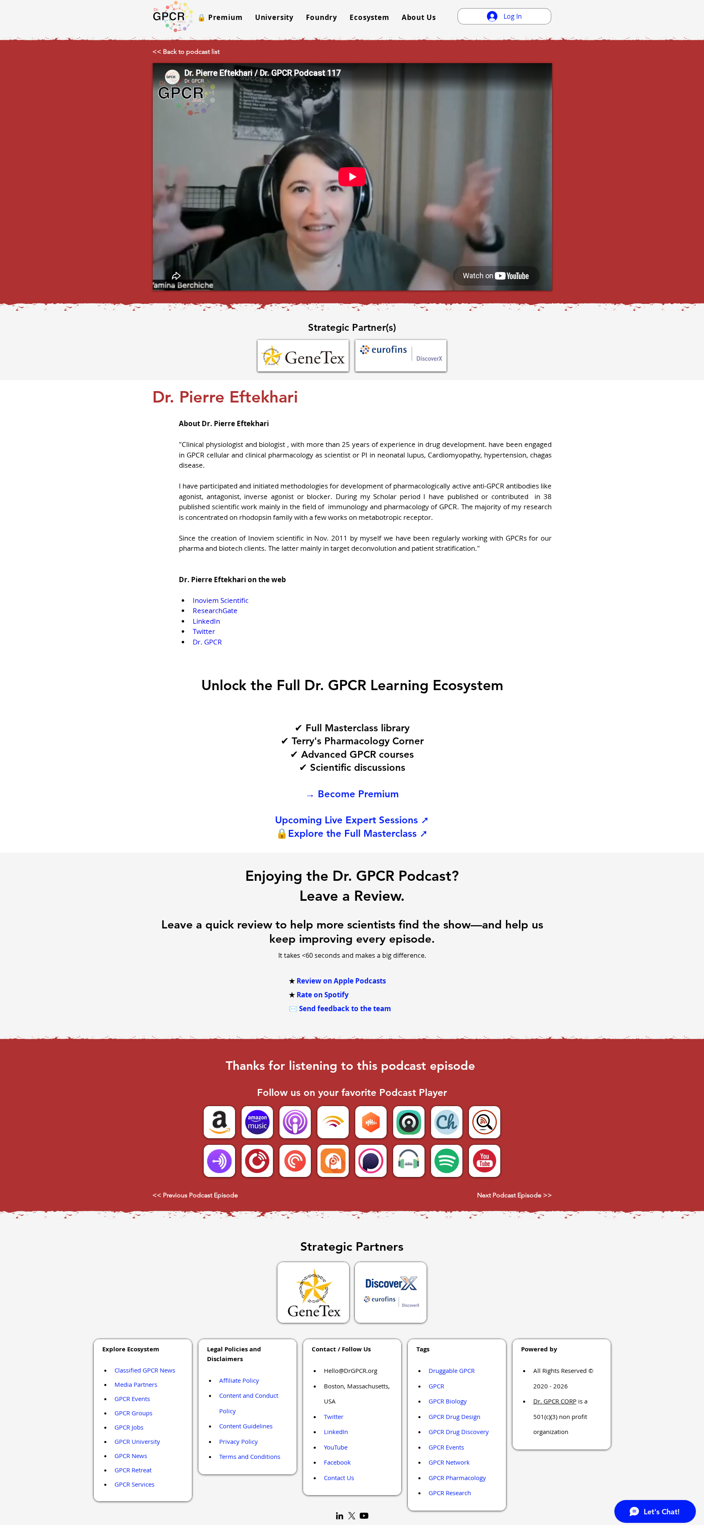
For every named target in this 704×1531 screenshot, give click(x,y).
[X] (352, 1516)
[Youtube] (364, 1516)
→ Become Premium (352, 794)
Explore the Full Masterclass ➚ (358, 833)
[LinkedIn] (339, 1516)
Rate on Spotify (323, 994)
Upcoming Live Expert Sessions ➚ (352, 820)
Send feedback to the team (345, 1008)
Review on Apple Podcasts (341, 980)
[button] (220, 17)
